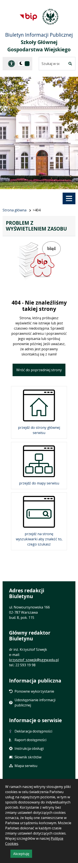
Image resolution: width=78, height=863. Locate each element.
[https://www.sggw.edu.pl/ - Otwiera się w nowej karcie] (50, 16)
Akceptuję (22, 854)
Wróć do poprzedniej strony (39, 370)
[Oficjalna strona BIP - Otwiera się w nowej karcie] (28, 16)
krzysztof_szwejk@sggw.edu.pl (34, 659)
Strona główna (14, 210)
